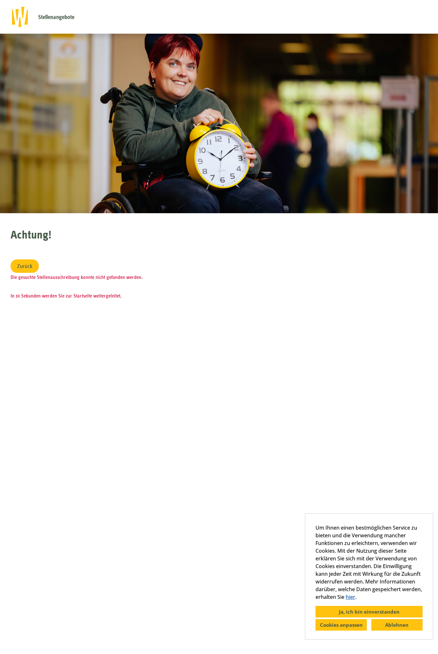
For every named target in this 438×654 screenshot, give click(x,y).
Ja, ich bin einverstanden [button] (369, 611)
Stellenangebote (56, 17)
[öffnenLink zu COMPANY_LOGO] (20, 17)
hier (350, 596)
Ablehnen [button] (397, 625)
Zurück (24, 266)
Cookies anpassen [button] (341, 625)
